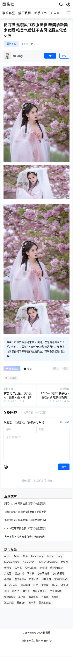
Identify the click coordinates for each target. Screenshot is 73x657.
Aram (16, 556)
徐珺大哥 (46, 579)
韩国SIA (21, 602)
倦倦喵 (7, 567)
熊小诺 (26, 590)
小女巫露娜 (43, 573)
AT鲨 (25, 556)
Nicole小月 (28, 561)
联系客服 (8, 13)
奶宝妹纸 (19, 573)
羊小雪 (21, 596)
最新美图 (11, 43)
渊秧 (6, 590)
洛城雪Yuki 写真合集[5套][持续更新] (25, 519)
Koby (59, 556)
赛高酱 (55, 596)
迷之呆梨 (9, 602)
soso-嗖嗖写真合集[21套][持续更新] (25, 528)
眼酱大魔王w (40, 590)
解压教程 (24, 13)
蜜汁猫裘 (33, 596)
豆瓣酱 (44, 596)
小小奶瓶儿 (58, 573)
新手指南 (40, 13)
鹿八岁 (32, 602)
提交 (64, 467)
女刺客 (7, 573)
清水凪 (64, 585)
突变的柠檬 (56, 590)
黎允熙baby (45, 602)
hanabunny (37, 556)
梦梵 (35, 585)
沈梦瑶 (44, 585)
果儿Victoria (10, 585)
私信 (64, 56)
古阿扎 (18, 567)
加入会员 (56, 13)
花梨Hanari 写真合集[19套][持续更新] (25, 511)
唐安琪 (43, 567)
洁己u (55, 585)
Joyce (50, 556)
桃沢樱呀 (25, 585)
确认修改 (64, 422)
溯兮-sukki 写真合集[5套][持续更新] (25, 503)
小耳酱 (7, 579)
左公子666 (20, 579)
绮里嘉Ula (9, 596)
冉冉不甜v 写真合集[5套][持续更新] (24, 536)
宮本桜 (30, 573)
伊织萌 (64, 561)
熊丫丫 (15, 590)
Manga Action (11, 561)
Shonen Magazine (48, 561)
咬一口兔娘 (31, 567)
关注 (51, 56)
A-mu (7, 556)
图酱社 (46, 632)
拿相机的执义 (61, 579)
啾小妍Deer (56, 567)
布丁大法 (33, 579)
